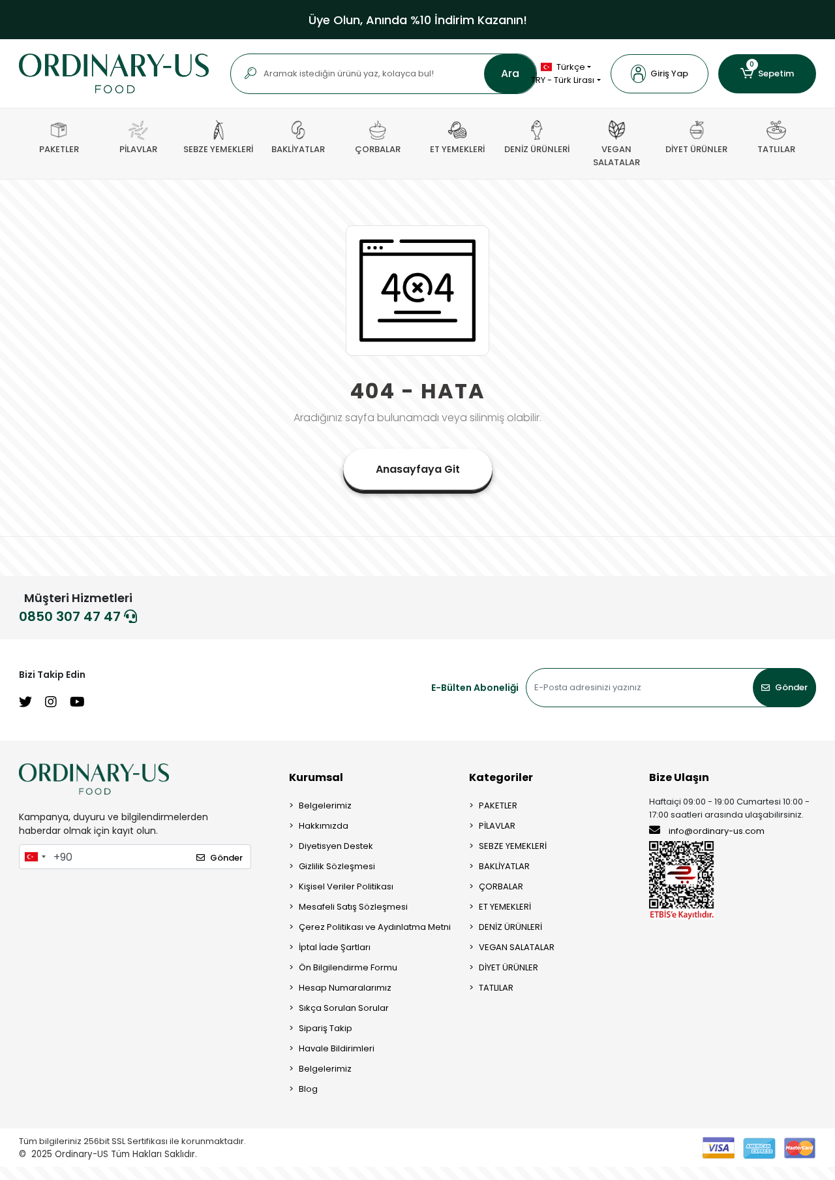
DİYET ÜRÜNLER (508, 967)
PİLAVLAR (497, 826)
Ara (510, 73)
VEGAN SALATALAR (516, 947)
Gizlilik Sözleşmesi (337, 866)
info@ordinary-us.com (717, 831)
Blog (308, 1089)
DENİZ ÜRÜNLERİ (510, 927)
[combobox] (35, 857)
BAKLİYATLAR (504, 866)
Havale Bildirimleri (336, 1048)
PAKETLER (498, 805)
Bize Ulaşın (679, 777)
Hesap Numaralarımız (345, 987)
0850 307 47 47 (71, 616)
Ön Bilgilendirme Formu (348, 967)
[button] (659, 73)
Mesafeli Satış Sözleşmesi (353, 907)
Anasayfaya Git (418, 469)
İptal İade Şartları (335, 947)
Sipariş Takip (325, 1028)
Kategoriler (501, 777)
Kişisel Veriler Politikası (346, 886)
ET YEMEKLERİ (505, 907)
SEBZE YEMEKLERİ (513, 846)
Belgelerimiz (325, 805)
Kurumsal (316, 777)
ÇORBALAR (501, 886)
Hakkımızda (323, 826)
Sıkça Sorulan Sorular (344, 1008)
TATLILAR (496, 987)
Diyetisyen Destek (336, 846)
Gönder (791, 687)
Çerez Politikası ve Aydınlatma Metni (375, 927)
